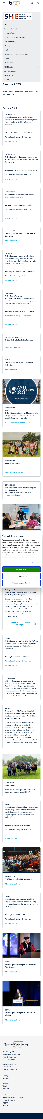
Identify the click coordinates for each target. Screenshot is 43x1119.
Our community (10, 42)
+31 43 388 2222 (9, 1059)
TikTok (5, 1086)
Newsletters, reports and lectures (16, 54)
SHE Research (8, 63)
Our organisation (11, 46)
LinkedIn (6, 1083)
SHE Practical (8, 75)
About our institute (11, 29)
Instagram (6, 1081)
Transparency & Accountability (14, 1097)
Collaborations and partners (15, 37)
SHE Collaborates (10, 71)
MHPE (10, 790)
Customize (20, 576)
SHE (5, 25)
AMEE (7, 58)
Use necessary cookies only (21, 583)
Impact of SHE (10, 33)
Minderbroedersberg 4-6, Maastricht (18, 661)
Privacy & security (9, 1100)
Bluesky (5, 1076)
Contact (6, 80)
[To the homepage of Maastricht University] (14, 3)
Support (5, 1103)
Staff (6, 50)
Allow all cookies (21, 569)
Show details (32, 563)
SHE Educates (8, 67)
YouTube (6, 1088)
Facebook (6, 1078)
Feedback (6, 1105)
